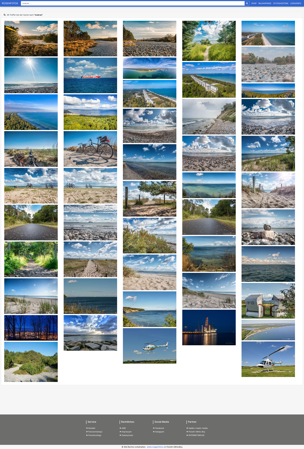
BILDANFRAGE (265, 3)
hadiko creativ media (198, 428)
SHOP (254, 3)
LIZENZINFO (295, 3)
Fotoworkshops (95, 431)
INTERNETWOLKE (196, 435)
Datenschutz (127, 435)
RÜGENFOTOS (10, 3)
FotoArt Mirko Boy (197, 431)
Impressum (127, 431)
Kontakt (91, 428)
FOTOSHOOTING (280, 3)
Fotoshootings (94, 435)
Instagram (159, 431)
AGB (124, 428)
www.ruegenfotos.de (156, 447)
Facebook (159, 428)
